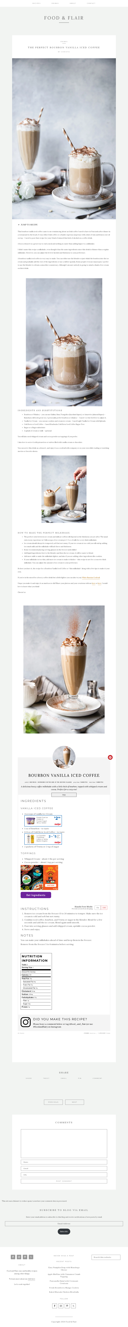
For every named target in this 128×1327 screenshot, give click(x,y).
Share (29, 1078)
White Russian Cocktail (91, 577)
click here (31, 1279)
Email (64, 1078)
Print (64, 795)
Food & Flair (64, 18)
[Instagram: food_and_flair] (27, 1022)
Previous (53, 1102)
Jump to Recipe (29, 224)
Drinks (64, 41)
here (93, 583)
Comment (97, 1078)
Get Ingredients (35, 895)
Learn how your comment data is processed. (49, 1201)
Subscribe (64, 1231)
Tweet (46, 1078)
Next (74, 1102)
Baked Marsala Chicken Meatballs (64, 1292)
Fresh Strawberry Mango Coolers (64, 1288)
